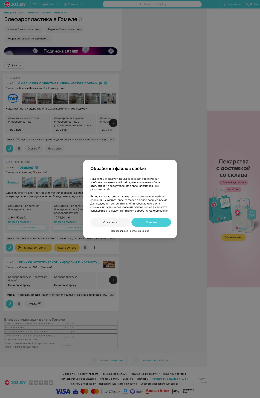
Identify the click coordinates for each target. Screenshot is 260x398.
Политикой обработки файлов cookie (144, 210)
